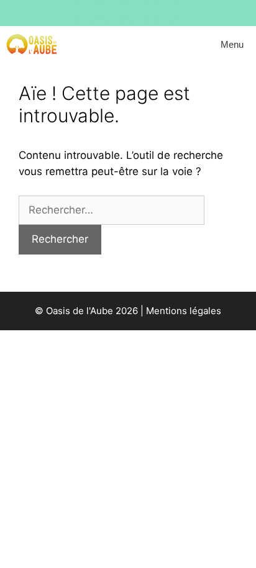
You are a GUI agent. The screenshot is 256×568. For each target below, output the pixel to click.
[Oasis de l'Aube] (31, 44)
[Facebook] (112, 10)
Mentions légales (183, 311)
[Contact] (138, 10)
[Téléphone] (164, 10)
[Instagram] (86, 10)
